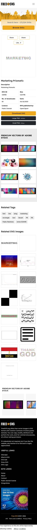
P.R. (32, 218)
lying (15, 214)
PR (27, 218)
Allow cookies (20, 529)
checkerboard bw (9, 303)
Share (12, 37)
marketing (23, 214)
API (7, 518)
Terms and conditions (15, 518)
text (13, 218)
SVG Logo (4, 465)
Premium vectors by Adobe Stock (16, 136)
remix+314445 (21, 222)
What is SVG (5, 457)
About (3, 476)
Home (3, 473)
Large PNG (18, 118)
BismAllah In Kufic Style (28, 284)
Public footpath (27, 249)
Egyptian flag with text (9, 357)
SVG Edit (4, 460)
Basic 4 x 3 (6, 340)
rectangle (6, 218)
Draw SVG (4, 462)
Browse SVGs (18, 28)
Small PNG (18, 123)
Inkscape (4, 455)
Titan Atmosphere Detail (9, 266)
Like (18, 43)
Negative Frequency (28, 266)
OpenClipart (24, 108)
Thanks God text (27, 358)
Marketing (6, 249)
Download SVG (18, 113)
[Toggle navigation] (33, 4)
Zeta (4, 285)
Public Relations (8, 222)
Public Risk (25, 303)
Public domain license (8, 481)
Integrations (5, 483)
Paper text (25, 340)
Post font (25, 322)
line (9, 214)
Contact (4, 478)
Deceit (20, 218)
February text (8, 322)
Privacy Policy (27, 518)
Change (6, 376)
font (4, 214)
